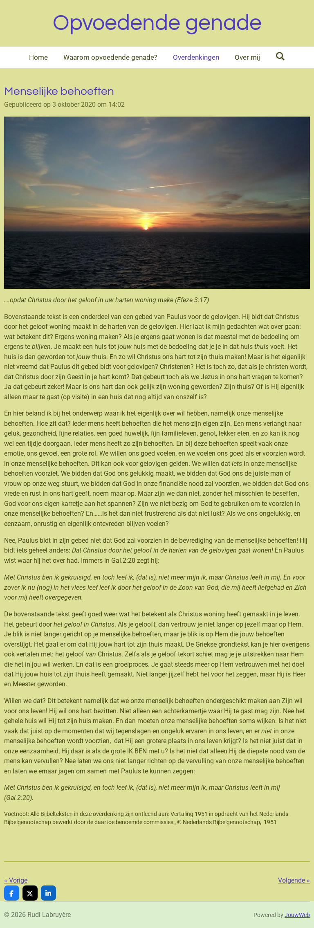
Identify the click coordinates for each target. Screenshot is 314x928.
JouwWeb (297, 915)
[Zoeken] (280, 56)
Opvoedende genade (157, 23)
